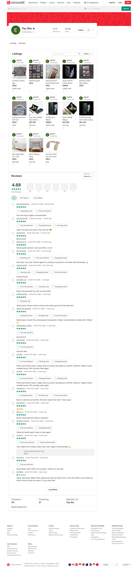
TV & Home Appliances (98, 539)
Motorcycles (31, 535)
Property (30, 533)
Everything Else (32, 546)
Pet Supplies (73, 537)
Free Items (31, 553)
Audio (92, 535)
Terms (38, 566)
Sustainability (50, 563)
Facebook (10, 528)
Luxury (51, 530)
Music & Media (116, 530)
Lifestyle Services (12, 548)
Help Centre (28, 563)
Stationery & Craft (117, 535)
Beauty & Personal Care (56, 535)
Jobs (8, 546)
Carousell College (12, 535)
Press (43, 563)
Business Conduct (53, 566)
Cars (29, 528)
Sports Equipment (117, 541)
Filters (86, 54)
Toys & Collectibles (117, 528)
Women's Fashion (54, 528)
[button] (28, 32)
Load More (52, 489)
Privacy (44, 566)
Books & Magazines (118, 533)
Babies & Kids (74, 530)
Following (31, 551)
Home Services (11, 553)
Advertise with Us (29, 566)
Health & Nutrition (75, 533)
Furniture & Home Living (77, 528)
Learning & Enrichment (13, 555)
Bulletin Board (32, 548)
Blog (8, 533)
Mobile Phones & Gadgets (98, 533)
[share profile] (88, 30)
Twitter (9, 530)
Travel (114, 539)
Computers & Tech (96, 528)
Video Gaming (95, 530)
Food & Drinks (74, 535)
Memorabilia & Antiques (119, 537)
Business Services (12, 551)
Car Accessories (33, 530)
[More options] (92, 30)
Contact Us (36, 563)
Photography (95, 537)
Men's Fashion (53, 533)
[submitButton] (126, 8)
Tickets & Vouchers (117, 543)
